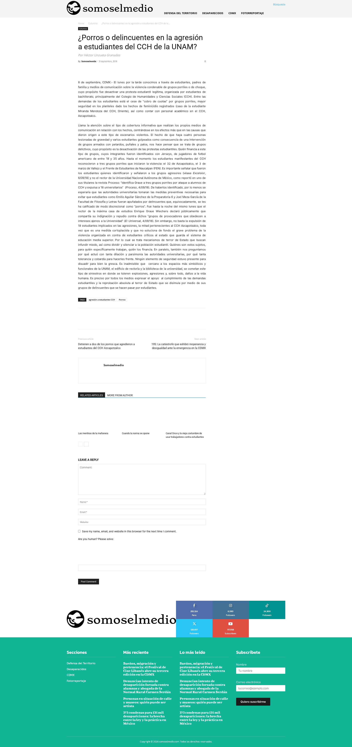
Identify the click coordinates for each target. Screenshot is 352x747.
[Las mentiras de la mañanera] (98, 416)
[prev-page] (80, 444)
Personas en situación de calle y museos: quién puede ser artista (147, 702)
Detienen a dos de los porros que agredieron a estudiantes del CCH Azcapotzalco (106, 346)
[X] (90, 69)
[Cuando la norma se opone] (142, 416)
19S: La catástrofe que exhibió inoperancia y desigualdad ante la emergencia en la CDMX (178, 346)
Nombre (241, 664)
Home (81, 23)
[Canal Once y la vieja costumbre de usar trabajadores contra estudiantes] (186, 416)
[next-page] (86, 444)
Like (194, 602)
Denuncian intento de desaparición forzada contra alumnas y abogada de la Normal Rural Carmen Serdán (147, 686)
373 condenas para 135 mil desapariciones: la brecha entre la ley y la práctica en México (144, 718)
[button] (274, 4)
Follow (230, 602)
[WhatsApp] (107, 69)
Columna (93, 23)
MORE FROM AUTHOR (120, 395)
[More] (116, 69)
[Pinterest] (98, 69)
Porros (122, 299)
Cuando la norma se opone (135, 433)
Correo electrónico (248, 682)
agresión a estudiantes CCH (102, 299)
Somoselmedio (88, 61)
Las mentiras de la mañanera (93, 433)
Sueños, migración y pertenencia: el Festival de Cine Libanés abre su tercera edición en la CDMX (145, 668)
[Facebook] (81, 69)
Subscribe (230, 620)
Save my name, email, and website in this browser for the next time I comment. (129, 531)
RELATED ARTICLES (91, 395)
